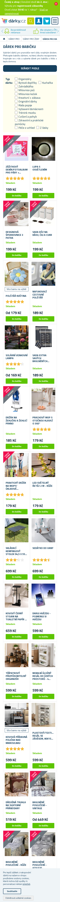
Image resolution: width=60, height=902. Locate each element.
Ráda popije (25, 105)
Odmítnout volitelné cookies (18, 898)
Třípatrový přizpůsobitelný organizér (16, 676)
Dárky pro (14, 39)
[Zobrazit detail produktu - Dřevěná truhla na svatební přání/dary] (16, 784)
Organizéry (24, 79)
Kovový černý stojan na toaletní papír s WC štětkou (16, 616)
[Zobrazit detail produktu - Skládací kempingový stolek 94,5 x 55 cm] (16, 530)
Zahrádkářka (25, 86)
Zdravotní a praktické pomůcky (29, 122)
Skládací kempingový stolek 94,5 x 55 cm (15, 551)
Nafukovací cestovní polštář (39, 294)
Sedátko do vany (42, 548)
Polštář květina (16, 295)
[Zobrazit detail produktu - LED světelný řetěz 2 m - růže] (43, 465)
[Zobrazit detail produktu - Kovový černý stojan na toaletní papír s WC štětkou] (16, 595)
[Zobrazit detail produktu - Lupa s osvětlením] (43, 149)
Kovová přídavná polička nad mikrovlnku (16, 740)
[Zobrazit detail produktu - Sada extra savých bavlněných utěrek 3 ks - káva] (43, 337)
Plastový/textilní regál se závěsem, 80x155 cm (43, 735)
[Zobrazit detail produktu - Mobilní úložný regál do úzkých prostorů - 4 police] (43, 655)
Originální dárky (27, 101)
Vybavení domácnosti (30, 109)
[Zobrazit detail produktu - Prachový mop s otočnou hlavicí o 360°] (43, 399)
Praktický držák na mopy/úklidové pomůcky (16, 485)
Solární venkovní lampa (17, 357)
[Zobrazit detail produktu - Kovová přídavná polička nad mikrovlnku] (16, 715)
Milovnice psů (26, 90)
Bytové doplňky (27, 83)
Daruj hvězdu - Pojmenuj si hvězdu (41, 616)
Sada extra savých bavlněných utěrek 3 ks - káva (40, 358)
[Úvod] (4, 39)
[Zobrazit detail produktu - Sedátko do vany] (43, 530)
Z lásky (44, 128)
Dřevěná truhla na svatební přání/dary (16, 805)
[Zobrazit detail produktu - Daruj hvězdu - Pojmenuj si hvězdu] (43, 595)
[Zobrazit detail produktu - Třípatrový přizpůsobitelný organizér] (16, 655)
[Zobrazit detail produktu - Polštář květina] (16, 273)
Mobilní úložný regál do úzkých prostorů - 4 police (42, 676)
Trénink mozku (27, 113)
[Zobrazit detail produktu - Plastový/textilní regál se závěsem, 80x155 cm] (43, 715)
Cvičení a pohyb (27, 116)
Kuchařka (47, 83)
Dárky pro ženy (31, 39)
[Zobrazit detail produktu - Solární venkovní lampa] (16, 337)
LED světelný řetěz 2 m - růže (42, 484)
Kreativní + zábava (29, 98)
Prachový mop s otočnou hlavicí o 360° (42, 420)
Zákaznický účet (38, 23)
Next (57, 31)
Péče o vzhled (26, 128)
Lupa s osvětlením (39, 168)
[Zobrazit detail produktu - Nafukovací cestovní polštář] (43, 273)
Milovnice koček (27, 94)
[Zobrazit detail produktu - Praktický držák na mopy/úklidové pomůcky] (16, 465)
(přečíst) (26, 884)
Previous (2, 31)
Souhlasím (12, 891)
